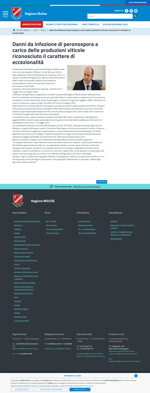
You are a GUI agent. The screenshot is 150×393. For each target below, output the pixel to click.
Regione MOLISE (43, 200)
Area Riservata (115, 212)
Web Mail (113, 221)
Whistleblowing (116, 238)
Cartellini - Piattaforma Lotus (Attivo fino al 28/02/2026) (121, 233)
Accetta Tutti (80, 389)
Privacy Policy (88, 386)
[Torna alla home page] (14, 30)
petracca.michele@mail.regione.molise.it (91, 356)
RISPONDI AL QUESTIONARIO (86, 186)
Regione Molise (36, 13)
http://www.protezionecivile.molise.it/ (122, 351)
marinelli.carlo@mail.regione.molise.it (90, 353)
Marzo (43, 30)
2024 (35, 30)
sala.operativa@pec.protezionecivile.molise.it (124, 361)
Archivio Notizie (23, 30)
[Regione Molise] (16, 13)
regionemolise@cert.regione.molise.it (25, 348)
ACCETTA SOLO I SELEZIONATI (51, 389)
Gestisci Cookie (22, 389)
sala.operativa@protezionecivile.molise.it (123, 353)
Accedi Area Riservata (137, 2)
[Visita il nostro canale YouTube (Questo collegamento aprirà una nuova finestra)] (136, 11)
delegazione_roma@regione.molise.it (58, 348)
